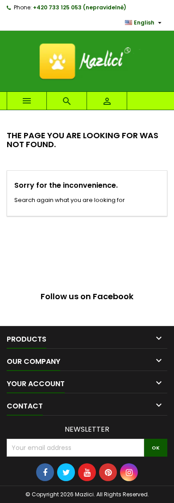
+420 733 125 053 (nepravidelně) (79, 7)
